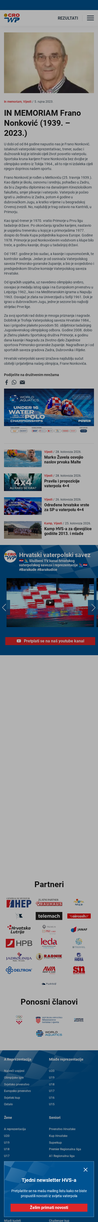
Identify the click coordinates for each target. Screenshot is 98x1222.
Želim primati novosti (49, 1207)
